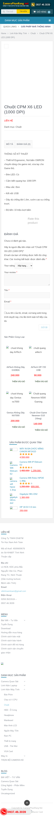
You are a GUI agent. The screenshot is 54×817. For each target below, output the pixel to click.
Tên (6, 290)
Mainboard (8, 720)
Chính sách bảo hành (11, 640)
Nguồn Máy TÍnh (11, 731)
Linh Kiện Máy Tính (18, 33)
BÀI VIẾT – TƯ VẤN (10, 777)
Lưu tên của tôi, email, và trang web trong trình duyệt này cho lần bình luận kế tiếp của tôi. (25, 317)
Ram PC (7, 736)
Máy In (4, 756)
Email (7, 301)
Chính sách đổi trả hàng (12, 644)
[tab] (9, 144)
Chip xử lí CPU (10, 700)
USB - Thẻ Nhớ (11, 746)
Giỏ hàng (43, 12)
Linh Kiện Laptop (9, 685)
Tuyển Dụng (7, 624)
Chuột (33, 33)
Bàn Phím (8, 695)
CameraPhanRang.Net (32, 808)
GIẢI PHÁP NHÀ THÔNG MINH (36, 26)
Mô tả (9, 144)
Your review (10, 272)
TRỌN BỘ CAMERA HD (12, 760)
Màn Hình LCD (10, 726)
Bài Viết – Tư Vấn (9, 620)
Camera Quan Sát (9, 681)
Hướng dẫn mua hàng (11, 632)
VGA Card (8, 751)
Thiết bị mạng (10, 741)
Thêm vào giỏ (18, 382)
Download (5, 628)
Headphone (9, 715)
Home (3, 33)
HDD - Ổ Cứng (10, 710)
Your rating (9, 265)
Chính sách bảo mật (10, 636)
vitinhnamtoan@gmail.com (13, 591)
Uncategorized (8, 793)
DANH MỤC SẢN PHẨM (17, 20)
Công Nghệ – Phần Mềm (13, 785)
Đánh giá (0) (23, 144)
